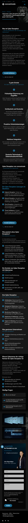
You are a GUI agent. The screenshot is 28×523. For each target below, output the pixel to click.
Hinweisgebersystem (8, 516)
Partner (9, 11)
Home (3, 11)
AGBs (10, 513)
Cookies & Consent (8, 514)
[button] (25, 4)
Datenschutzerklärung (13, 494)
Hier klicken (13, 500)
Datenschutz (16, 513)
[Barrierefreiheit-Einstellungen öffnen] (2, 446)
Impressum (5, 513)
